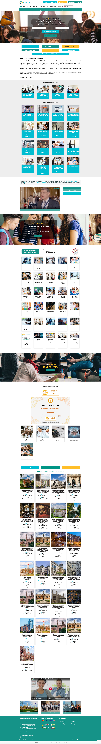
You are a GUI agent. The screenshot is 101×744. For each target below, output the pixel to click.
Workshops (73, 721)
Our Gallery (72, 187)
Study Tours (73, 719)
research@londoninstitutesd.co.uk (68, 8)
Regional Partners (74, 724)
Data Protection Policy (72, 190)
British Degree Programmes (38, 27)
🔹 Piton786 (50, 742)
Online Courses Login (62, 2)
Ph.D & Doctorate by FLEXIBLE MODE (50, 31)
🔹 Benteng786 (57, 742)
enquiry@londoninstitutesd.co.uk (72, 181)
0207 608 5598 (26, 182)
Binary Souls (79, 739)
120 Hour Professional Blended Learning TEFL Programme (72, 193)
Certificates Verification (62, 27)
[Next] (99, 229)
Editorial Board (62, 721)
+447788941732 (37, 182)
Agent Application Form (75, 723)
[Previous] (1, 229)
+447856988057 (31, 10)
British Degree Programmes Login (50, 2)
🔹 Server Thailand (42, 742)
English (66, 6)
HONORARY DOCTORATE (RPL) (50, 35)
